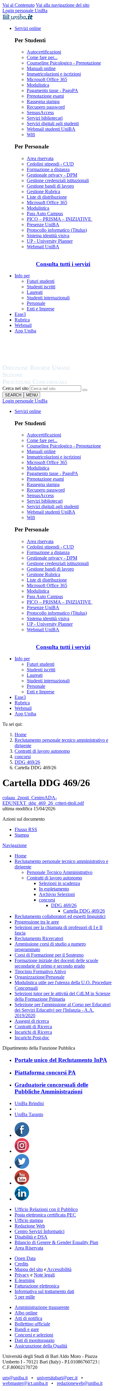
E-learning (25, 1280)
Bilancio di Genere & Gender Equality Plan (56, 1242)
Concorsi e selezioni (34, 1334)
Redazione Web (30, 1225)
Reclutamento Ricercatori (39, 938)
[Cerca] (84, 390)
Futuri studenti (40, 281)
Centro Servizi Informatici (39, 1231)
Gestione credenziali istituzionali (58, 180)
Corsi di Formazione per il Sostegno (49, 955)
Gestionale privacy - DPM (52, 175)
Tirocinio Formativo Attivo (40, 971)
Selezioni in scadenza (59, 883)
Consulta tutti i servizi (63, 264)
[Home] (51, 382)
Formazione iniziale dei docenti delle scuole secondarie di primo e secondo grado (56, 963)
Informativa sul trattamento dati (44, 1291)
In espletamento (54, 888)
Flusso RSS (26, 829)
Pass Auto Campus (45, 213)
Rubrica (22, 319)
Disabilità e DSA (31, 1236)
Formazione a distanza (48, 169)
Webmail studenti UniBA (51, 129)
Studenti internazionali (48, 297)
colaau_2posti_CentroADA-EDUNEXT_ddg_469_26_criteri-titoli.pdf (43, 800)
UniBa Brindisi (29, 1103)
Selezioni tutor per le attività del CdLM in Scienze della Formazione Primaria (62, 996)
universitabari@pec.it (57, 1377)
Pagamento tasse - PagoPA (52, 90)
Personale (36, 303)
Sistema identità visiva (48, 235)
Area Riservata (29, 1247)
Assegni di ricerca (32, 1021)
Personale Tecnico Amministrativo (59, 872)
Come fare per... (42, 57)
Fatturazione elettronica (37, 1285)
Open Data (25, 1258)
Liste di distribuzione (47, 197)
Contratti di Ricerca (33, 1026)
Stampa (22, 835)
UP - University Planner (50, 241)
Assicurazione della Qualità (41, 1345)
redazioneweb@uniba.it (79, 1383)
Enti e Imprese (40, 308)
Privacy (22, 1274)
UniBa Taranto (29, 1114)
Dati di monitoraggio (34, 1340)
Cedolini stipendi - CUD (50, 164)
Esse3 (20, 314)
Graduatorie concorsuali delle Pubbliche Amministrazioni (51, 1088)
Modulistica (38, 85)
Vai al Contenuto (18, 5)
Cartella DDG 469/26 (84, 910)
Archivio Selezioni (57, 894)
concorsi (23, 756)
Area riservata (40, 158)
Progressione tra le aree (37, 921)
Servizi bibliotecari (45, 118)
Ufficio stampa (29, 1220)
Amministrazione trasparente (42, 1307)
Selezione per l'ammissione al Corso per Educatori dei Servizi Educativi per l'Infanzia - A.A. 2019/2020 (63, 1010)
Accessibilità (58, 1269)
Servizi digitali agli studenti (53, 123)
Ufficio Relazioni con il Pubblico (46, 1209)
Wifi (31, 134)
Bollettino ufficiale (32, 1323)
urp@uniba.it (15, 1377)
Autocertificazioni (44, 51)
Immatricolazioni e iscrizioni (54, 74)
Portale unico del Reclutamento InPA (61, 1060)
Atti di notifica (28, 1318)
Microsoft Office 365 (47, 79)
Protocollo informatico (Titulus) (57, 230)
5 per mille (25, 1296)
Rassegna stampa (43, 101)
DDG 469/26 (27, 762)
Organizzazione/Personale (39, 977)
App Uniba (25, 330)
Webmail (23, 325)
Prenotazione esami (45, 96)
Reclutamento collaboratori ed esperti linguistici (60, 916)
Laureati (35, 292)
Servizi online (28, 28)
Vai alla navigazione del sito (62, 5)
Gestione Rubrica (43, 191)
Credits (21, 1263)
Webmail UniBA (43, 246)
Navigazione (14, 845)
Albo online (26, 1312)
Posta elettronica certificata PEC (45, 1214)
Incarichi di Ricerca (33, 1032)
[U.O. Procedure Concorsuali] (43, 361)
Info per (22, 275)
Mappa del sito (29, 1269)
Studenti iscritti (41, 286)
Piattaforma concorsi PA (45, 1072)
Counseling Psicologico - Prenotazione (64, 63)
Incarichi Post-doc (32, 1037)
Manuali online (41, 68)
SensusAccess (40, 112)
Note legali (44, 1274)
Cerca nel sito (15, 388)
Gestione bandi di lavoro (50, 186)
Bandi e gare (27, 1329)
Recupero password (46, 107)
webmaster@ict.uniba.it (25, 1383)
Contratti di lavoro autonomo (42, 751)
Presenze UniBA (43, 224)
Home (20, 734)
